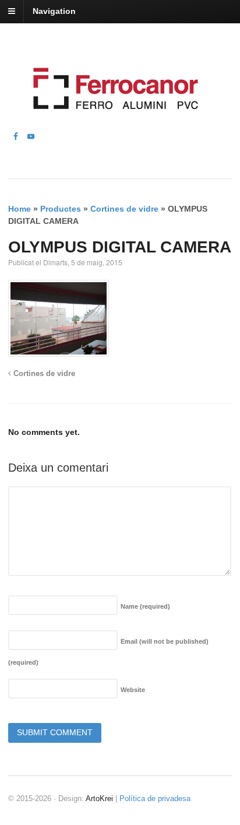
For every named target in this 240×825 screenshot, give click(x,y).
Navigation (54, 11)
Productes (60, 208)
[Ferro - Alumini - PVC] (112, 123)
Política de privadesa (154, 798)
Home (19, 208)
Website (133, 689)
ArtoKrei (99, 798)
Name (145, 606)
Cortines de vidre (124, 208)
